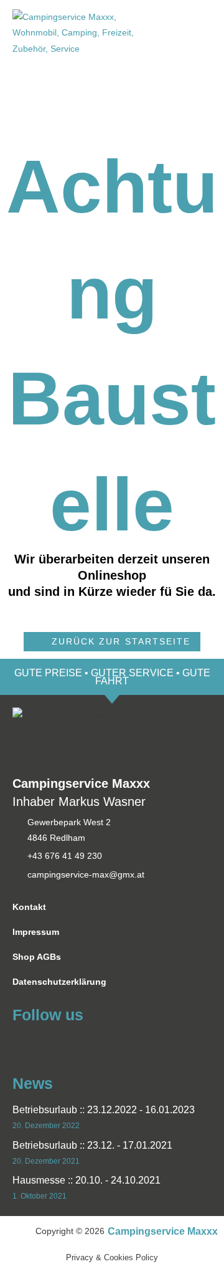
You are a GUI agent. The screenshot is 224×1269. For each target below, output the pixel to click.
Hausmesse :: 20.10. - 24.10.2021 (86, 1180)
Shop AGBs (36, 957)
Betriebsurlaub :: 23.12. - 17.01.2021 (92, 1145)
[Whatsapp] (42, 1043)
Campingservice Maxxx (163, 1231)
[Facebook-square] (20, 1043)
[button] (111, 642)
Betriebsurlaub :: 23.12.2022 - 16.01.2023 (103, 1109)
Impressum (35, 932)
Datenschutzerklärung (59, 982)
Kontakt (29, 907)
